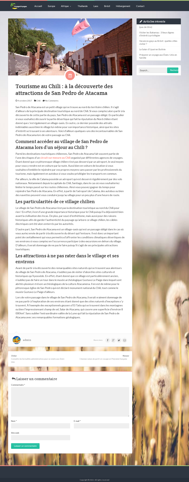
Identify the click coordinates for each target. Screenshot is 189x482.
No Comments (51, 100)
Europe (51, 6)
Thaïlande (83, 6)
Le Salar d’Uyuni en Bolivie (152, 49)
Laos (95, 6)
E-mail (77, 421)
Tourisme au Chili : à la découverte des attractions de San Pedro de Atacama (64, 90)
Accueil (38, 6)
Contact (140, 6)
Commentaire (18, 385)
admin (27, 340)
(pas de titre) (145, 27)
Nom (14, 421)
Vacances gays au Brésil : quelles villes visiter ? (158, 42)
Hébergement (123, 6)
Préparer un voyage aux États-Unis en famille (158, 56)
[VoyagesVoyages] (18, 6)
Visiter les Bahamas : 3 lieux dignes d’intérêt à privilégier (156, 34)
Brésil (107, 6)
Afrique (65, 6)
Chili (38, 100)
